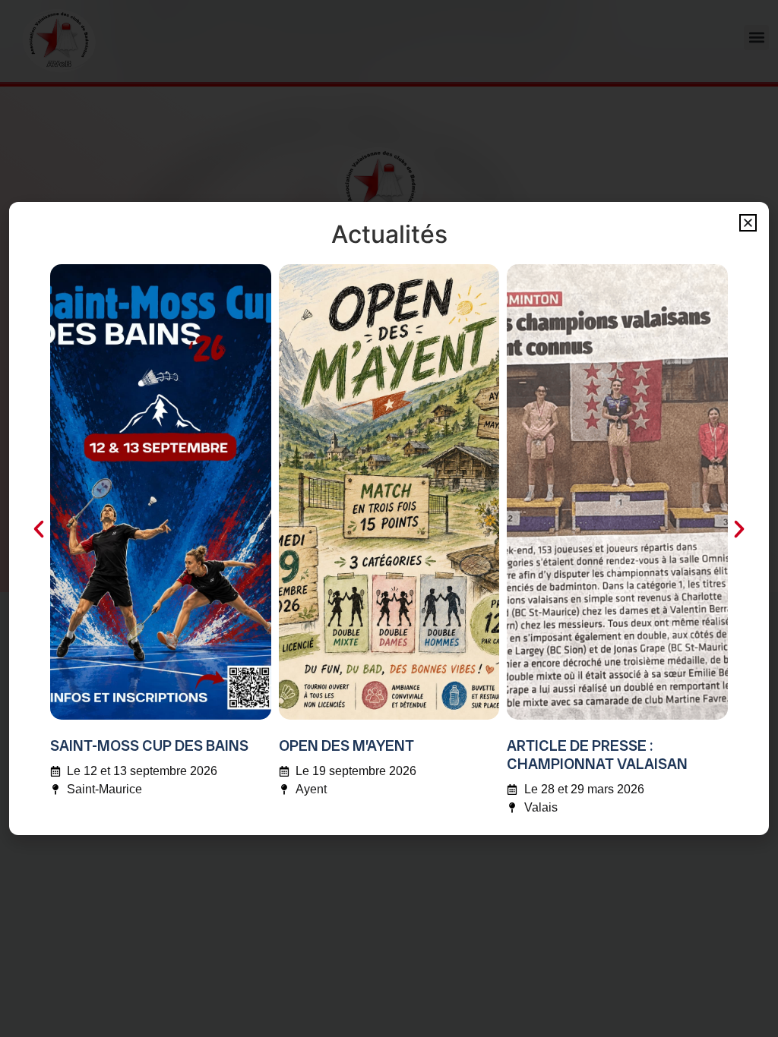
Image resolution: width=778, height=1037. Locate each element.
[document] (389, 518)
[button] (748, 223)
